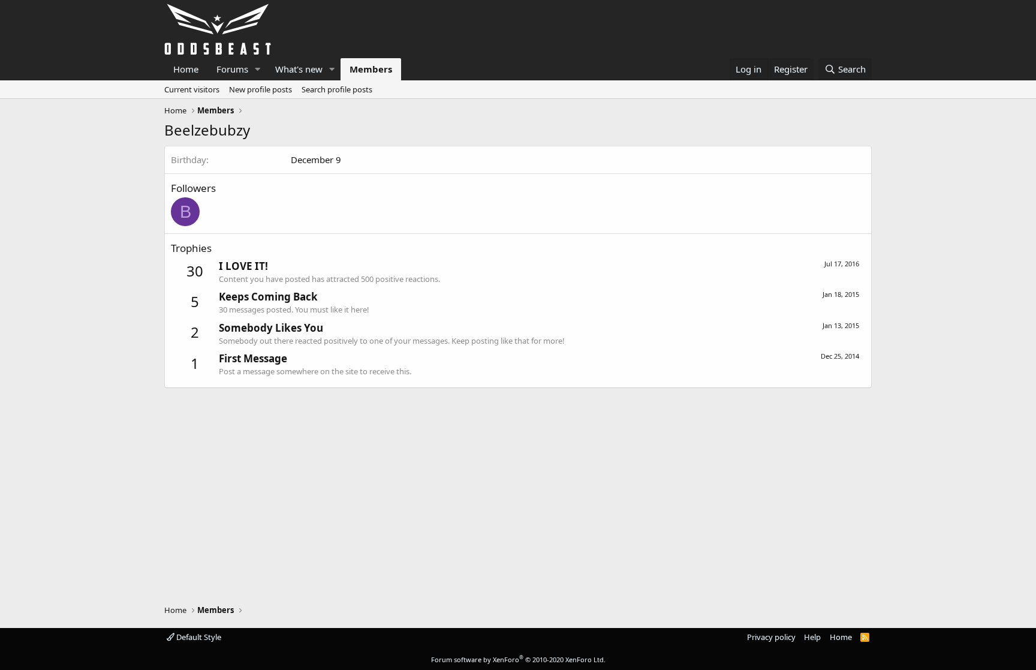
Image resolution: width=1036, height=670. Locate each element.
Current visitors (191, 89)
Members (371, 69)
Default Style (197, 637)
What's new (299, 69)
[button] (257, 69)
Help (812, 637)
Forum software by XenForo (518, 659)
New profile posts (260, 89)
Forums (232, 69)
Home (185, 69)
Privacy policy (771, 637)
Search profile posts (337, 89)
